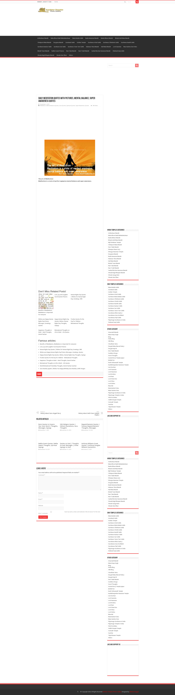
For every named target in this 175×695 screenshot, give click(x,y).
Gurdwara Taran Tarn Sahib (76, 46)
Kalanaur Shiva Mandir (92, 46)
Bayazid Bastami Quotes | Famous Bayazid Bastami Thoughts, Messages (91, 426)
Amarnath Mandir (113, 332)
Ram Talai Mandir (71, 51)
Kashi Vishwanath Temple (115, 362)
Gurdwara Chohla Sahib (115, 301)
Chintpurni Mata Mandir (44, 42)
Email (40, 499)
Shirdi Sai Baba (112, 397)
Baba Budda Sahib (77, 38)
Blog (109, 337)
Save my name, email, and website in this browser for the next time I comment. (69, 512)
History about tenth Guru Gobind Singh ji (88, 413)
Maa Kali (110, 386)
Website (40, 505)
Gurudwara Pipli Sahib (114, 317)
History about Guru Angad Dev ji (50, 412)
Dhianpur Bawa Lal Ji (114, 249)
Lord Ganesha (117, 46)
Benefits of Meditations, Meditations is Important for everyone (45, 312)
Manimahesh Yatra (113, 388)
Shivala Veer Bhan (62, 55)
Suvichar (110, 404)
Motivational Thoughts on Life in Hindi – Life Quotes (62, 331)
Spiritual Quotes (70, 105)
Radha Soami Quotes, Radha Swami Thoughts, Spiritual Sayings (48, 445)
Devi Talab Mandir (113, 247)
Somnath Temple (113, 402)
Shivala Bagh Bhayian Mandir (46, 55)
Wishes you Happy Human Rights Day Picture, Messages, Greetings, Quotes (45, 322)
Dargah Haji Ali (112, 348)
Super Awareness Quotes (82, 105)
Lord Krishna (112, 374)
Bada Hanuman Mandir (92, 38)
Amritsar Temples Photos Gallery (112, 691)
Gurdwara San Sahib (60, 46)
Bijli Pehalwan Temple (114, 242)
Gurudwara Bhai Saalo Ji (115, 313)
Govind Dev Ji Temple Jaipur (116, 358)
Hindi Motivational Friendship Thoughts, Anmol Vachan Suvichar (58, 366)
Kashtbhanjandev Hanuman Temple (118, 365)
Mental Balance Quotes (52, 105)
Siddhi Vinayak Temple (114, 400)
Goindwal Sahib (70, 42)
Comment (41, 475)
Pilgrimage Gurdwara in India (116, 320)
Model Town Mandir (43, 51)
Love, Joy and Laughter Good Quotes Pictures (61, 296)
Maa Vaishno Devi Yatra (130, 46)
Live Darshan (112, 367)
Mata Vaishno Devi (113, 390)
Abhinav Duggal (134, 691)
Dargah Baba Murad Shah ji (116, 346)
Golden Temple (81, 42)
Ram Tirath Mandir (83, 51)
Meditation (43, 105)
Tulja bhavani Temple (114, 407)
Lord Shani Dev (112, 379)
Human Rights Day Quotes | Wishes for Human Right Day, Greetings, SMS (78, 297)
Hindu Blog (111, 339)
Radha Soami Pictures (58, 51)
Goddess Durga (112, 353)
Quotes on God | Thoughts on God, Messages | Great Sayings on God (69, 445)
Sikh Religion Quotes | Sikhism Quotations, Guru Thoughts (69, 426)
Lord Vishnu (111, 383)
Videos (71, 55)
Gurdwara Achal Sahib (94, 42)
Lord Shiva (111, 381)
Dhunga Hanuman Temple (115, 251)
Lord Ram (111, 376)
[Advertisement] (100, 19)
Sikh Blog (111, 341)
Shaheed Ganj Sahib (118, 51)
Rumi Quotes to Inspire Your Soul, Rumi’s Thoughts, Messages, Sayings (48, 426)
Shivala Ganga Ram (113, 275)
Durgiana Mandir (58, 42)
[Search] (137, 1)
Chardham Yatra (113, 344)
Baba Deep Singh (113, 334)
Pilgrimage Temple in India (116, 395)
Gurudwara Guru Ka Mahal (116, 315)
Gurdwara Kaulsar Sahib (45, 46)
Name (40, 493)
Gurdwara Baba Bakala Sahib (116, 296)
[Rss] (125, 2)
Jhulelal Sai (111, 360)
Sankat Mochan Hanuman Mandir (100, 51)
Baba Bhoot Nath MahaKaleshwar (60, 38)
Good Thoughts (112, 355)
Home (56, 2)
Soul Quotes (62, 105)
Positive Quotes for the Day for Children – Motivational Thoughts (77, 321)
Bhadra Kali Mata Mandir (122, 38)
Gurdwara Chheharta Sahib (111, 42)
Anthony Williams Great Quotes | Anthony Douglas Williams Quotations (91, 445)
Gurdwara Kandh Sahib (127, 42)
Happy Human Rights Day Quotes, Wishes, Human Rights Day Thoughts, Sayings (62, 322)
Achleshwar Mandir (43, 38)
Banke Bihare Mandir (107, 38)
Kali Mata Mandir (106, 46)
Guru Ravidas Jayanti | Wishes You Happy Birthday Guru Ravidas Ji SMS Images (62, 368)
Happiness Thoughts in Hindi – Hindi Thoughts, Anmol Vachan (45, 332)
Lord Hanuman (112, 372)
